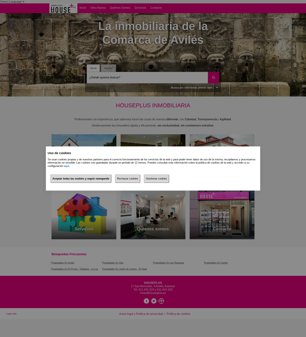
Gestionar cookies (156, 178)
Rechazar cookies (127, 178)
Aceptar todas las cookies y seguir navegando (80, 178)
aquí (66, 165)
